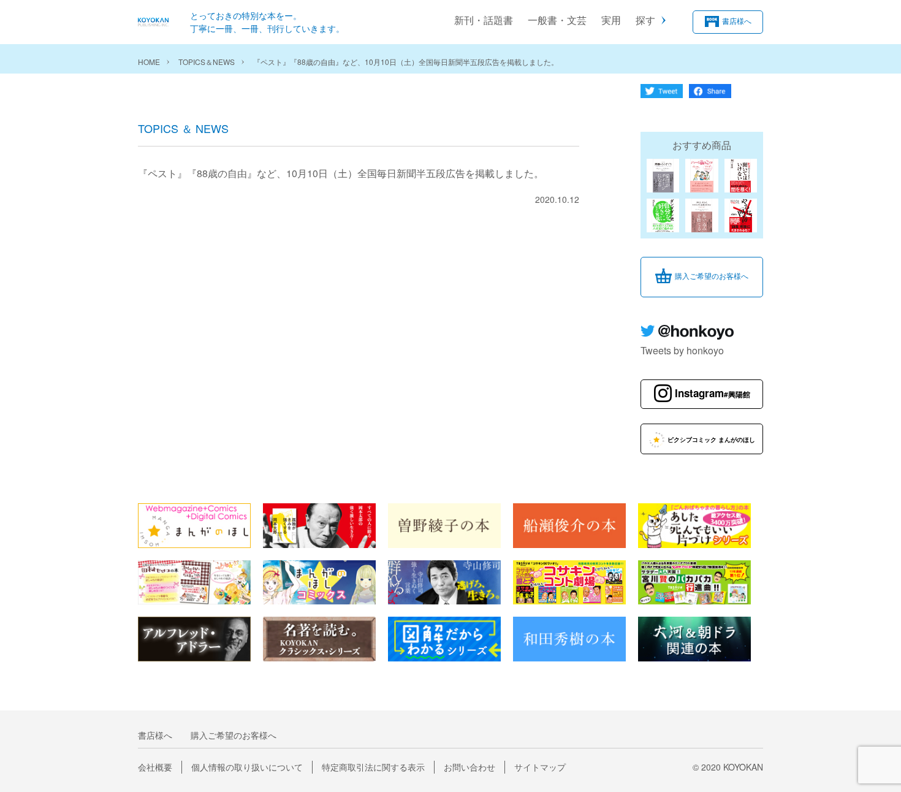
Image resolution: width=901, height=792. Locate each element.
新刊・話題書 (483, 20)
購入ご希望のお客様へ (711, 275)
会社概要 (155, 767)
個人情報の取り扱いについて (247, 767)
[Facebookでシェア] (710, 94)
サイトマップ (540, 767)
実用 (611, 20)
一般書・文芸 (557, 20)
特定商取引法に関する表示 (373, 767)
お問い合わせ (469, 767)
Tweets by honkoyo (682, 350)
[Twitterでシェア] (662, 94)
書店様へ (736, 20)
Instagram (712, 393)
